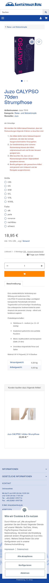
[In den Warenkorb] (6, 34)
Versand (26, 241)
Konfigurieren (25, 565)
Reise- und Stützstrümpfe (25, 113)
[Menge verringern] (7, 266)
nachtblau (12, 222)
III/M (9, 189)
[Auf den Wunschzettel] (39, 42)
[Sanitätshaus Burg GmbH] (23, 4)
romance (11, 218)
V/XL (10, 197)
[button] (40, 18)
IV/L (9, 193)
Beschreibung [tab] (14, 283)
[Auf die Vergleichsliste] (32, 42)
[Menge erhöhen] (42, 266)
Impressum (9, 549)
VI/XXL (10, 201)
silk (9, 210)
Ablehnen (25, 573)
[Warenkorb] (46, 18)
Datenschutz (22, 549)
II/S (9, 186)
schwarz (11, 226)
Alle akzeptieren (25, 556)
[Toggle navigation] (2, 18)
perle (10, 214)
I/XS (9, 182)
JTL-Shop (29, 579)
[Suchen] (46, 12)
